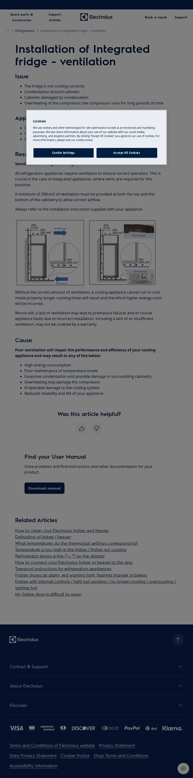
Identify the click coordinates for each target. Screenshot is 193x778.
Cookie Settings (63, 152)
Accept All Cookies (126, 152)
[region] (96, 137)
